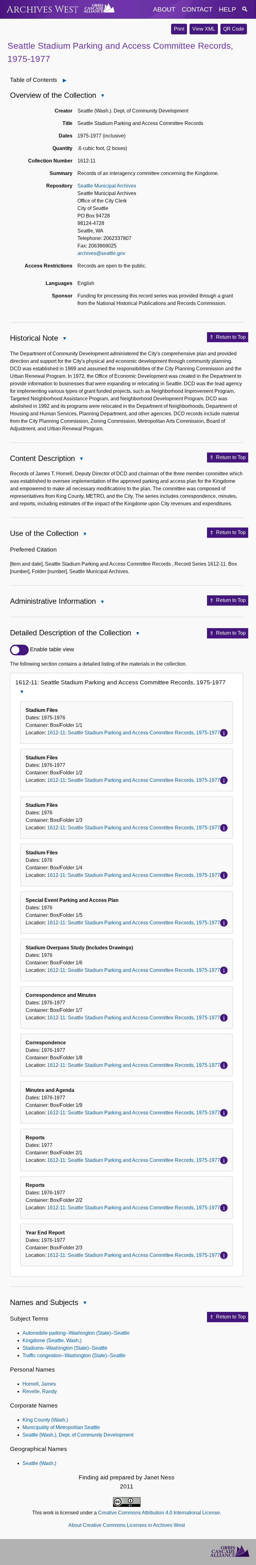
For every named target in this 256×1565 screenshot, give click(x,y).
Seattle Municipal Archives (106, 185)
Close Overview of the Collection (102, 96)
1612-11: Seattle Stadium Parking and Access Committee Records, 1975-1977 (133, 732)
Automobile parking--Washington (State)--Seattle (76, 1333)
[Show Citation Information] (224, 733)
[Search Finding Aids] (245, 9)
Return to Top (231, 337)
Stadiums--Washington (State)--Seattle (64, 1348)
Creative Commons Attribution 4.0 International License (159, 1512)
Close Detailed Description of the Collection (137, 634)
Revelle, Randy (39, 1391)
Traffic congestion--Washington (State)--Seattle (74, 1355)
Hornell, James (39, 1384)
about (164, 9)
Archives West (43, 9)
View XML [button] (203, 29)
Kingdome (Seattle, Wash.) (51, 1340)
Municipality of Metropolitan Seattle (61, 1427)
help (227, 9)
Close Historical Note (64, 339)
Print (179, 29)
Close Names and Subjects (84, 1303)
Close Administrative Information (102, 602)
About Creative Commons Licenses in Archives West (126, 1525)
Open (68, 80)
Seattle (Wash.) (39, 1463)
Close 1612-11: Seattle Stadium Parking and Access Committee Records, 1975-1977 (21, 692)
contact (197, 9)
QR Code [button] (233, 29)
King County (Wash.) (45, 1419)
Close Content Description (81, 459)
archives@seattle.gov (101, 253)
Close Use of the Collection (84, 534)
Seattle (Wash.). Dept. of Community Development (77, 1435)
